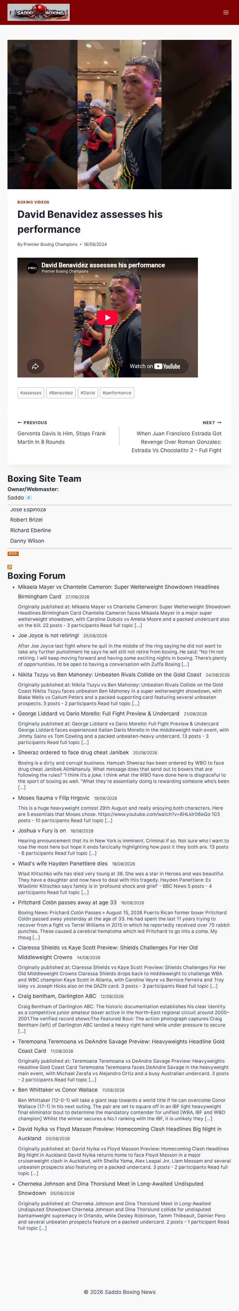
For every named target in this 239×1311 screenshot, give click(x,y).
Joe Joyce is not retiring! (48, 635)
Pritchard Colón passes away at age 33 (67, 902)
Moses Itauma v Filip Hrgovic (54, 798)
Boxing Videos (33, 202)
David (88, 392)
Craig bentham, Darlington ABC (57, 996)
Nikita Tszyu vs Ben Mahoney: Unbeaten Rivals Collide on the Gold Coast (109, 675)
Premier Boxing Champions (50, 244)
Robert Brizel (26, 512)
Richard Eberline (30, 522)
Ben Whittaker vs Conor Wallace (58, 1090)
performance (117, 392)
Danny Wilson (27, 533)
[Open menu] (226, 12)
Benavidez (61, 392)
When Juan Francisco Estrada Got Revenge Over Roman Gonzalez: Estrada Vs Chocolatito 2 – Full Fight (177, 436)
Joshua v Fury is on (42, 830)
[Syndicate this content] (119, 567)
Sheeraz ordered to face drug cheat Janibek (73, 752)
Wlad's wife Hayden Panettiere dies (63, 863)
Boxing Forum (36, 575)
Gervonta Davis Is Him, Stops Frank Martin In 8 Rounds (61, 432)
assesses (30, 392)
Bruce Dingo (25, 543)
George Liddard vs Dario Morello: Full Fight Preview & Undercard (99, 713)
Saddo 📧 (19, 497)
